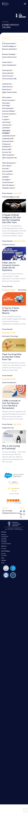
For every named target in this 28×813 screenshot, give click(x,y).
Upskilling (6, 177)
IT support (6, 119)
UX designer (7, 180)
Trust (2, 563)
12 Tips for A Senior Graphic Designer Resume (10, 310)
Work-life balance (8, 185)
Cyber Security (8, 87)
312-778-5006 (7, 511)
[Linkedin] (24, 511)
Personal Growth (8, 141)
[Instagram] (24, 514)
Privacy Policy (10, 529)
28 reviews (14, 491)
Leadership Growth (9, 136)
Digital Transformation (9, 93)
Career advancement (9, 58)
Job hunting (7, 122)
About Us (4, 546)
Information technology (6, 104)
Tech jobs (6, 168)
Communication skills (9, 79)
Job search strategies (6, 131)
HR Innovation (7, 97)
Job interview (7, 125)
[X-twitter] (21, 517)
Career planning (8, 73)
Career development (9, 66)
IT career (6, 117)
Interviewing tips (8, 108)
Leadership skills (8, 139)
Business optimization (9, 50)
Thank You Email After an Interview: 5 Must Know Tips (12, 357)
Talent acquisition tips (9, 158)
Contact (3, 560)
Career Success (8, 76)
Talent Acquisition (8, 155)
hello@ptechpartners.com (11, 513)
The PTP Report (5, 551)
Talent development (9, 163)
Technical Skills (7, 171)
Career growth (8, 70)
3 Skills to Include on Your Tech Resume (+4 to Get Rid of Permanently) (11, 404)
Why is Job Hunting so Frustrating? (11, 447)
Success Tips (7, 152)
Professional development (7, 145)
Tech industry (7, 166)
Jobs (2, 558)
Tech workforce (8, 174)
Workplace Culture (9, 188)
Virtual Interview (8, 182)
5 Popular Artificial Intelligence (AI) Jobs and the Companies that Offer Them (11, 219)
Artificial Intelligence (9, 46)
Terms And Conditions (19, 529)
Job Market (6, 128)
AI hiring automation (9, 43)
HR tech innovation (9, 100)
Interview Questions (9, 114)
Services (3, 532)
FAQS (6, 529)
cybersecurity (7, 84)
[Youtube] (21, 511)
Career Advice (7, 62)
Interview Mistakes (9, 111)
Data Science (7, 89)
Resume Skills (7, 149)
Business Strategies (9, 54)
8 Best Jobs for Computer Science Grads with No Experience (10, 266)
